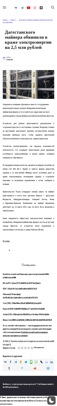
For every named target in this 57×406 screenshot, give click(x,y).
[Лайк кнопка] (5, 250)
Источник (6, 241)
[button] (51, 400)
